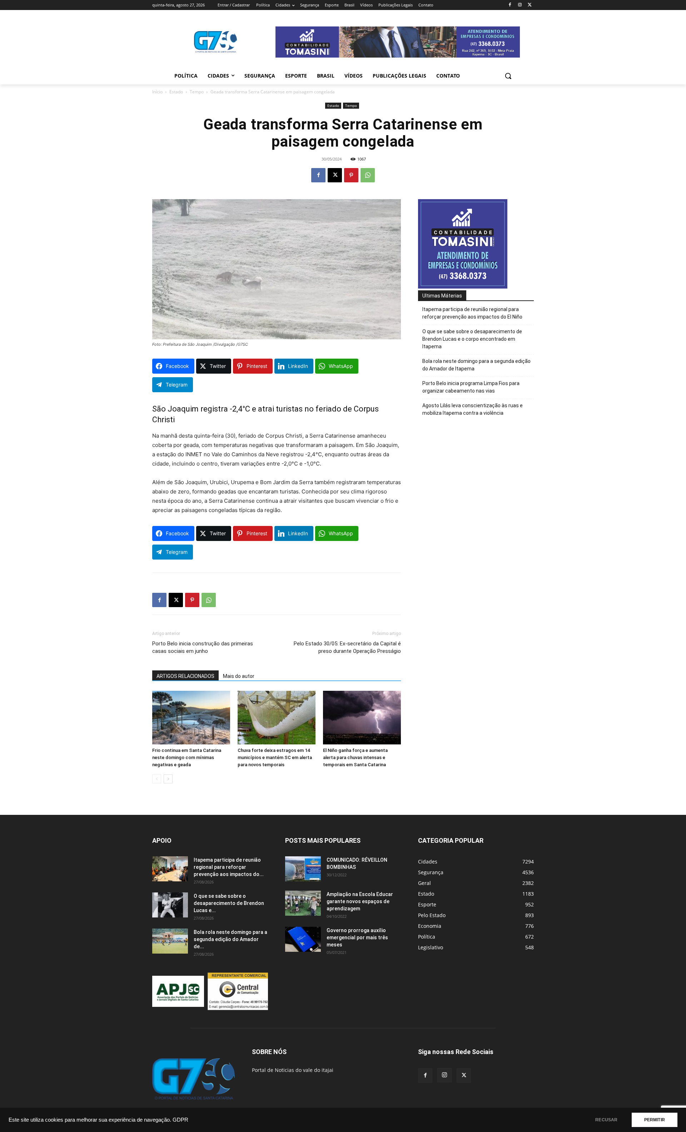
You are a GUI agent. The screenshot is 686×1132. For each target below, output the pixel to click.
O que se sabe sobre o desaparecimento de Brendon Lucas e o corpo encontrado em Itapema (472, 339)
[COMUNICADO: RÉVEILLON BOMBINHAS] (303, 868)
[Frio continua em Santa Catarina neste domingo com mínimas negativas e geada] (191, 717)
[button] (508, 75)
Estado (176, 92)
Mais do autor (238, 676)
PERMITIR (654, 1119)
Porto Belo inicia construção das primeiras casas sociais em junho (202, 647)
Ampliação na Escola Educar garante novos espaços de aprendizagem (360, 901)
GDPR (180, 1120)
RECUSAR (606, 1119)
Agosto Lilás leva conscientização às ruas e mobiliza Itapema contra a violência (472, 409)
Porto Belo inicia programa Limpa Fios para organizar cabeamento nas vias (471, 387)
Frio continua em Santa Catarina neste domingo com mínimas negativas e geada (186, 757)
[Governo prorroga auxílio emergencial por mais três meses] (303, 939)
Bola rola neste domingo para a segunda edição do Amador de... (230, 939)
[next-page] (168, 778)
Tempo (197, 92)
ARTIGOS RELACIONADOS (185, 676)
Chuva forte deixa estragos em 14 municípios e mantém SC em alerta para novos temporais (275, 757)
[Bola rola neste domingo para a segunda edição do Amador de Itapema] (170, 941)
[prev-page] (156, 778)
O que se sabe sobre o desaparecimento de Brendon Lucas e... (229, 903)
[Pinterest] (351, 175)
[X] (530, 5)
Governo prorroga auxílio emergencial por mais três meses (357, 937)
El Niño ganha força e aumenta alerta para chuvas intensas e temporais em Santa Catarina (355, 757)
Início (157, 92)
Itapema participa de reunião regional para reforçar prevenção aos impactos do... (229, 867)
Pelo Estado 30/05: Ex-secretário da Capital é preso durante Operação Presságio (347, 647)
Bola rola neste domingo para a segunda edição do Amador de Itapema (476, 364)
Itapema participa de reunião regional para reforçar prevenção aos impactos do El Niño (472, 313)
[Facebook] (510, 5)
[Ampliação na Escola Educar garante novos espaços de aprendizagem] (303, 903)
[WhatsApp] (368, 175)
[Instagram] (520, 5)
